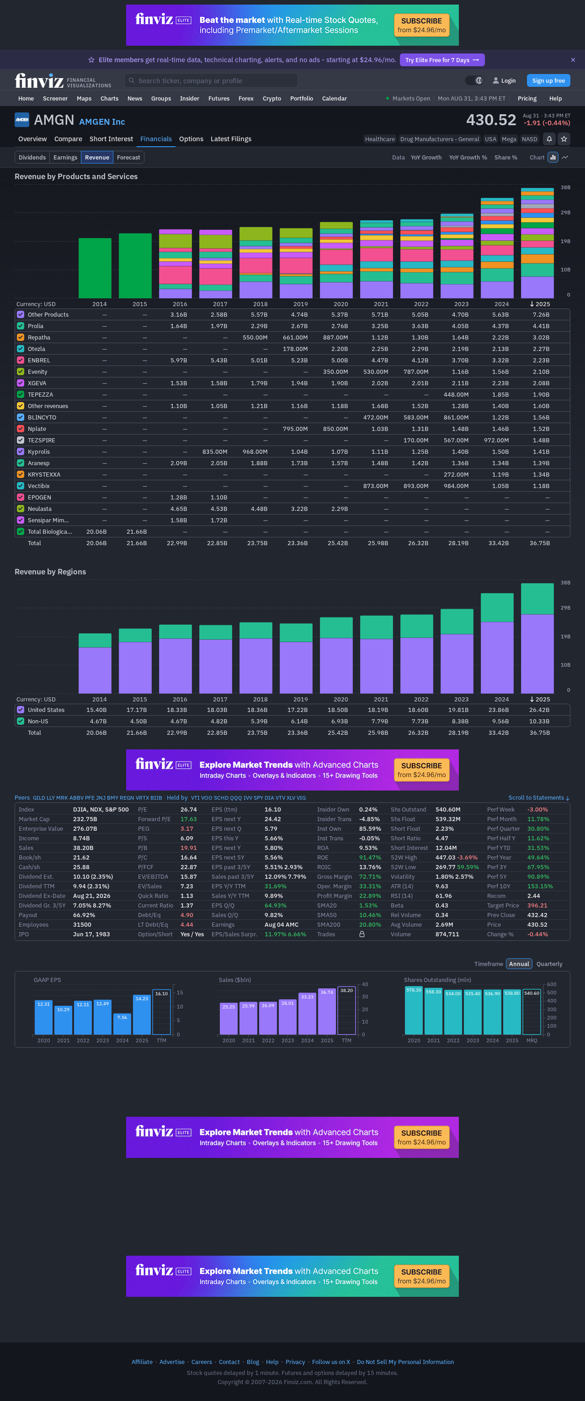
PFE (90, 797)
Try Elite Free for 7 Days (437, 60)
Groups (161, 98)
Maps (84, 98)
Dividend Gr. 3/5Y (42, 905)
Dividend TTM (37, 886)
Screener (55, 98)
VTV (280, 797)
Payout (28, 914)
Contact (229, 1361)
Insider (189, 98)
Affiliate (142, 1361)
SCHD (221, 797)
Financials (156, 138)
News (135, 98)
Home (26, 98)
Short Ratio (405, 838)
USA (490, 139)
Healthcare (380, 139)
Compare (68, 138)
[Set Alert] (549, 139)
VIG (301, 797)
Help (555, 98)
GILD (39, 797)
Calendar (334, 98)
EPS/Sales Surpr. (234, 934)
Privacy (295, 1361)
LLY (51, 797)
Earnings (223, 924)
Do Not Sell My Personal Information (405, 1361)
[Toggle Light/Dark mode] (474, 80)
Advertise (172, 1361)
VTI (195, 797)
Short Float (405, 828)
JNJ (101, 797)
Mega (509, 139)
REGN (127, 797)
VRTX (142, 797)
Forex (246, 98)
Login (508, 80)
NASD (529, 139)
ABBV (76, 797)
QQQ (236, 797)
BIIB (156, 797)
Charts (109, 98)
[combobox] (211, 80)
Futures (218, 98)
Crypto (272, 98)
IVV (248, 797)
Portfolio (301, 98)
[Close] (573, 59)
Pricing (527, 98)
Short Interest (111, 138)
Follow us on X (331, 1361)
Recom (496, 895)
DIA (269, 797)
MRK (62, 797)
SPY (258, 797)
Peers (22, 797)
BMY (112, 797)
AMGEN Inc (102, 121)
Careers (201, 1361)
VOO (207, 797)
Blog (253, 1361)
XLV (291, 797)
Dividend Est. (36, 876)
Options (191, 138)
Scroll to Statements (536, 797)
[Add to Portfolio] (564, 139)
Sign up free (548, 80)
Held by (177, 797)
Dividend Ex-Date (42, 895)
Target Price (503, 905)
